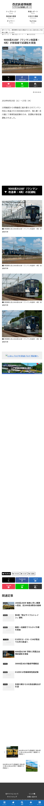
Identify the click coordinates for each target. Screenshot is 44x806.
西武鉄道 (7, 574)
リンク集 (32, 794)
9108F (25, 574)
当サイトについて (12, 794)
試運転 (32, 574)
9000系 (16, 574)
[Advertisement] (22, 152)
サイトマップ (12, 796)
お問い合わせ (32, 796)
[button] (35, 84)
